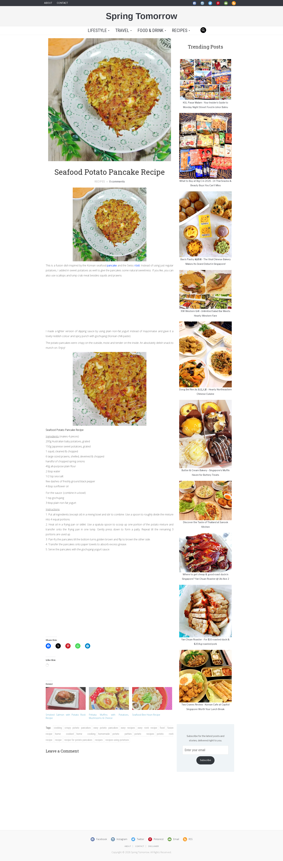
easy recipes (128, 727)
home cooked (64, 733)
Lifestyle (97, 30)
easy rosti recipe (147, 727)
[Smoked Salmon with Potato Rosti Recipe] (66, 698)
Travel (122, 30)
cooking (58, 727)
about (127, 846)
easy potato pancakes (106, 727)
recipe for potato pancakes (78, 739)
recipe (58, 739)
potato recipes (144, 733)
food (162, 727)
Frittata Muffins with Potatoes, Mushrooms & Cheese (109, 716)
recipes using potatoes (117, 739)
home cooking (85, 733)
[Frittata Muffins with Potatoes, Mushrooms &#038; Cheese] (109, 698)
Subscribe (205, 760)
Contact (62, 2)
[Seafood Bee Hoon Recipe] (152, 698)
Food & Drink (151, 30)
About (48, 2)
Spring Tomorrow (141, 16)
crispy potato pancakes (78, 727)
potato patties (122, 733)
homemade (104, 733)
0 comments (117, 181)
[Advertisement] (109, 302)
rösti (137, 265)
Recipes (180, 30)
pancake (112, 265)
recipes (99, 739)
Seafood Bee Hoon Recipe (146, 714)
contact (139, 846)
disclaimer (153, 846)
